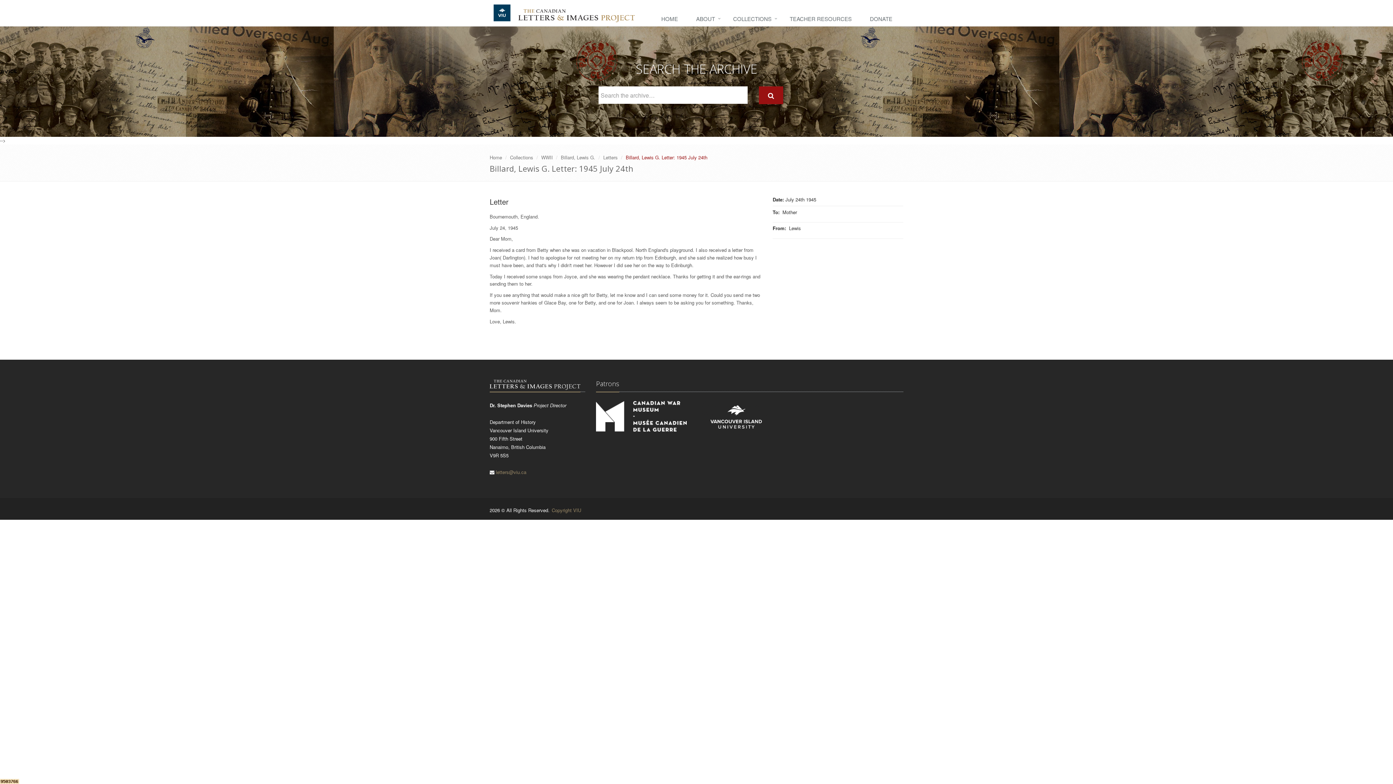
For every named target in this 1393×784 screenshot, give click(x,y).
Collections (752, 19)
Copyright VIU (566, 510)
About (705, 19)
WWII (547, 157)
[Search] (771, 95)
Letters (610, 157)
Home (669, 19)
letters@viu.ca (511, 472)
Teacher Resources (821, 19)
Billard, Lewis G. (578, 157)
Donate (881, 19)
